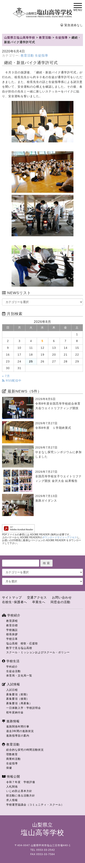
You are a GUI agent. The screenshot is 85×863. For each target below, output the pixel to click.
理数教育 (12, 754)
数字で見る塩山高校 (19, 648)
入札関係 (12, 786)
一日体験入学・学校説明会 (23, 707)
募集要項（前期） (17, 694)
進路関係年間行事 (17, 726)
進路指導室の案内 (17, 735)
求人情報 (12, 800)
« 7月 (6, 376)
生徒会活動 (13, 671)
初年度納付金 (15, 712)
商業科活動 (13, 758)
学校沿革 (12, 638)
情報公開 (13, 776)
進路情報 (12, 721)
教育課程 (12, 620)
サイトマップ (12, 597)
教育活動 (27, 55)
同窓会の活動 (60, 602)
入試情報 (13, 684)
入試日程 (12, 689)
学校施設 (12, 629)
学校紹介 (13, 615)
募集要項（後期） (17, 698)
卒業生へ (38, 602)
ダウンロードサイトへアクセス (59, 537)
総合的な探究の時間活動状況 (25, 749)
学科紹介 (12, 666)
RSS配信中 (13, 380)
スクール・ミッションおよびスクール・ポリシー (38, 652)
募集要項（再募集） (19, 703)
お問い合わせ (62, 597)
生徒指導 (41, 55)
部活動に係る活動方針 (20, 795)
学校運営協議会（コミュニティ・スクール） (35, 804)
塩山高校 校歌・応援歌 (22, 643)
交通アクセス (37, 597)
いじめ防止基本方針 (19, 791)
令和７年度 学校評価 (20, 782)
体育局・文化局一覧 (19, 675)
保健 (9, 767)
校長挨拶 (12, 634)
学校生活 (12, 661)
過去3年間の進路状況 (20, 731)
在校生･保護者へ (14, 602)
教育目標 (12, 625)
